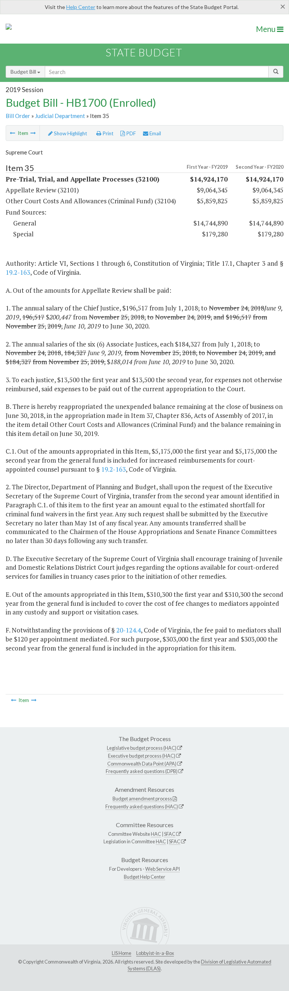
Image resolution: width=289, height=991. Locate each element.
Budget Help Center (144, 877)
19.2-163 (18, 272)
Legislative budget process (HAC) (141, 748)
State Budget (144, 52)
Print (107, 133)
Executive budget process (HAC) (141, 756)
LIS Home (121, 953)
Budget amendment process (142, 799)
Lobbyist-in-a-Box (155, 953)
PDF (130, 133)
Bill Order (18, 115)
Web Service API (162, 869)
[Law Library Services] (33, 133)
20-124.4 (128, 630)
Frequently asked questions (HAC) (141, 806)
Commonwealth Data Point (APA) (141, 764)
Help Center (80, 7)
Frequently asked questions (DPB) (142, 771)
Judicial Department (60, 115)
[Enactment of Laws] (12, 133)
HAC (156, 834)
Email (154, 133)
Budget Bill (24, 71)
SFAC (169, 834)
